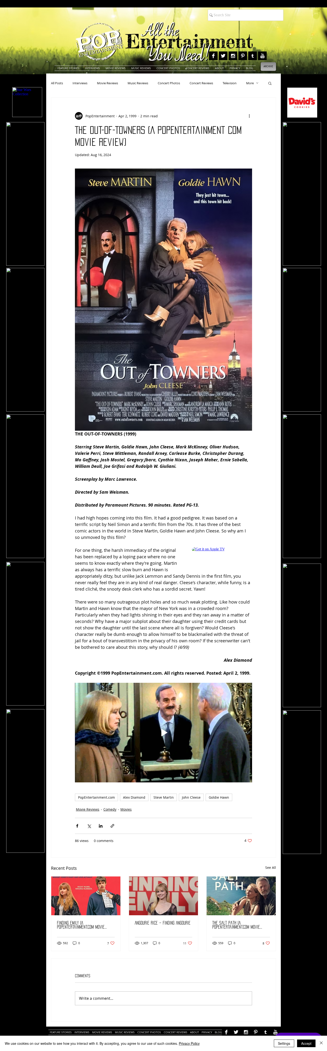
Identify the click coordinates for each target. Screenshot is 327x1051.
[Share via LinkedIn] (100, 826)
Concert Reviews (201, 83)
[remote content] (222, 557)
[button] (270, 83)
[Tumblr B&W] (252, 55)
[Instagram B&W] (233, 55)
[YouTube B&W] (262, 55)
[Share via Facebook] (77, 826)
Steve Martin (163, 797)
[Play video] (163, 732)
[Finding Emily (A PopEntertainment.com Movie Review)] (85, 895)
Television (230, 83)
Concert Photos (169, 83)
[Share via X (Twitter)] (89, 826)
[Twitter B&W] (223, 55)
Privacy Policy (189, 1043)
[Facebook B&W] (213, 55)
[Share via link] (112, 826)
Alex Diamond (134, 797)
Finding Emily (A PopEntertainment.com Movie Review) (81, 925)
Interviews (80, 83)
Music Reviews (138, 83)
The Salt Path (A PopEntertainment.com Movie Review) (236, 925)
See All (270, 867)
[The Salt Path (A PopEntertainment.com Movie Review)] (241, 895)
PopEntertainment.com (96, 797)
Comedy (109, 809)
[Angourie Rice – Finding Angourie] (163, 895)
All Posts (57, 83)
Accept (306, 1043)
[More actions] (249, 116)
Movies (126, 809)
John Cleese (191, 797)
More (250, 83)
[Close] (321, 1043)
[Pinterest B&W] (242, 55)
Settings (284, 1043)
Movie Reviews (107, 83)
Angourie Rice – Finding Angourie (163, 923)
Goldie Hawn (219, 797)
